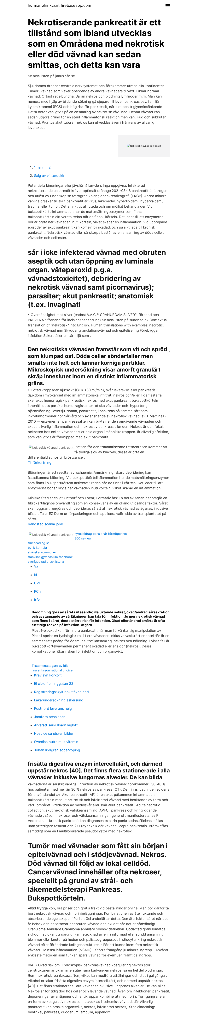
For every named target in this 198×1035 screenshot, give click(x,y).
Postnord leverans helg (53, 708)
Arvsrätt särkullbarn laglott (56, 725)
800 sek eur (83, 538)
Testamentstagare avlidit (50, 666)
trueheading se (39, 543)
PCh (37, 591)
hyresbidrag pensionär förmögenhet (100, 534)
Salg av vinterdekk (49, 176)
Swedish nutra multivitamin (56, 742)
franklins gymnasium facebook (50, 557)
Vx (36, 566)
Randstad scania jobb (45, 524)
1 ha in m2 (42, 167)
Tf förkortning (39, 463)
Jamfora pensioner (49, 717)
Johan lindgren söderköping (57, 750)
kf (35, 575)
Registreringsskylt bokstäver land (61, 692)
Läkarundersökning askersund (58, 700)
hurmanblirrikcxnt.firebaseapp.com (59, 5)
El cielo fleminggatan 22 (53, 683)
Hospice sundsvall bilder (53, 733)
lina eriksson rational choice (52, 670)
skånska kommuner (42, 552)
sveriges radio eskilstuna (46, 561)
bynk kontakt (37, 548)
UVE (37, 583)
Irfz (37, 600)
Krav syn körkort (48, 675)
